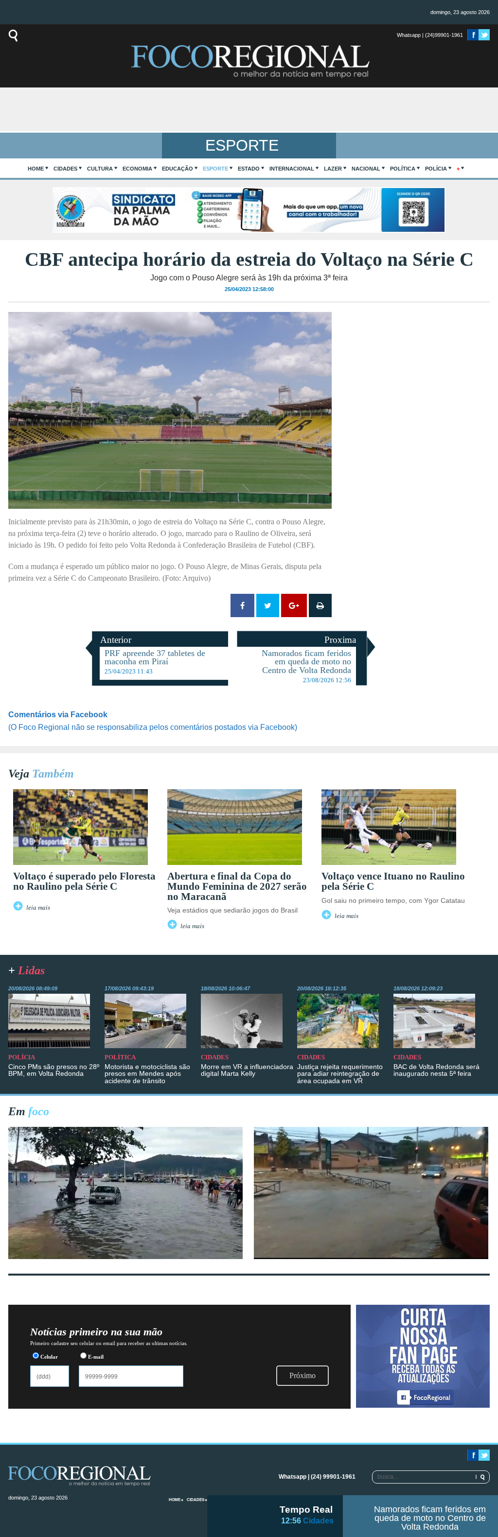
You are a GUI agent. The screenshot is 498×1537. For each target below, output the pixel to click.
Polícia (436, 169)
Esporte (215, 169)
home (36, 169)
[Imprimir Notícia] (320, 605)
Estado (249, 169)
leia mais (38, 907)
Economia (137, 169)
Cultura (100, 169)
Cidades (65, 169)
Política (402, 169)
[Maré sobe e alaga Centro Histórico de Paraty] (125, 1256)
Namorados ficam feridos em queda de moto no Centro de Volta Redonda (430, 1518)
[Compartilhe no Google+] (294, 605)
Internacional (291, 169)
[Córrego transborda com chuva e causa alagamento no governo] (371, 1256)
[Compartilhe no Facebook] (242, 605)
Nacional (366, 169)
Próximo (302, 1375)
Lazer (333, 169)
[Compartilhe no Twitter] (267, 605)
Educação (177, 169)
